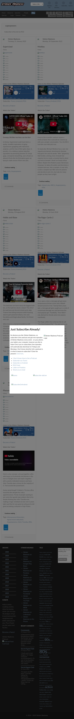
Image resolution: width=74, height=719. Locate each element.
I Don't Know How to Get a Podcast (25, 358)
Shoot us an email (19, 370)
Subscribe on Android (20, 363)
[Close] (64, 325)
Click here (19, 354)
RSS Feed (16, 365)
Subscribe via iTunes (20, 360)
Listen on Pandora (19, 367)
